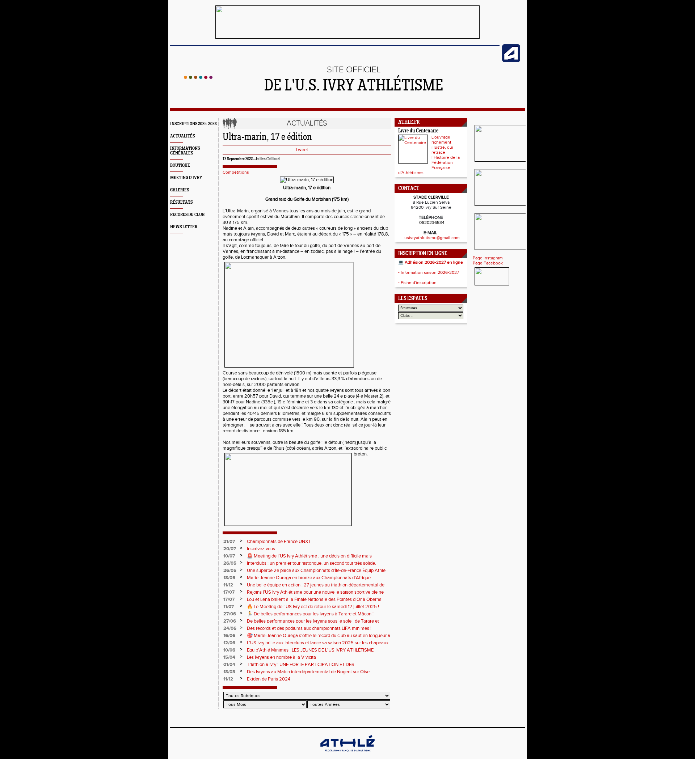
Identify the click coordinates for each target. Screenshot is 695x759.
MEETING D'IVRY (186, 177)
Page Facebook (488, 263)
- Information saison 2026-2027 (428, 272)
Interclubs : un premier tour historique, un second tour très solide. (311, 563)
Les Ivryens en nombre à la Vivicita (281, 657)
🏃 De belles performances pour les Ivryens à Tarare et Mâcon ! (310, 614)
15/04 (229, 657)
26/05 (229, 563)
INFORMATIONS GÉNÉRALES (185, 151)
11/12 (228, 585)
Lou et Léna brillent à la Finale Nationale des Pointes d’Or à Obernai (315, 599)
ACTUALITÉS (182, 136)
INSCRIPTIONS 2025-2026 (193, 124)
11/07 (228, 607)
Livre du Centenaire (418, 131)
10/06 (229, 650)
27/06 (229, 614)
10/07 (229, 556)
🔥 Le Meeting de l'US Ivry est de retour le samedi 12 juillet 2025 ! (313, 607)
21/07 (229, 541)
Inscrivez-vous (261, 549)
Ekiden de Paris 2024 (268, 679)
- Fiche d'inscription (417, 282)
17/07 (229, 592)
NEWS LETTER (183, 227)
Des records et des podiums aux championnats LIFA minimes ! (309, 628)
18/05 (229, 578)
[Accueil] (198, 77)
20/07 (229, 549)
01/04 (229, 664)
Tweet (301, 150)
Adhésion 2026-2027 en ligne (434, 262)
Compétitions (236, 172)
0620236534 (432, 222)
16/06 (229, 636)
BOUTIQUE (180, 165)
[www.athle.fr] (511, 61)
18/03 (229, 672)
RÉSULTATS (181, 202)
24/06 (229, 628)
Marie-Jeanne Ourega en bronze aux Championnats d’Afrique (309, 578)
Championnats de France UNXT (279, 541)
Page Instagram (488, 257)
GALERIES (179, 190)
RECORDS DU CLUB (187, 214)
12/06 (229, 643)
